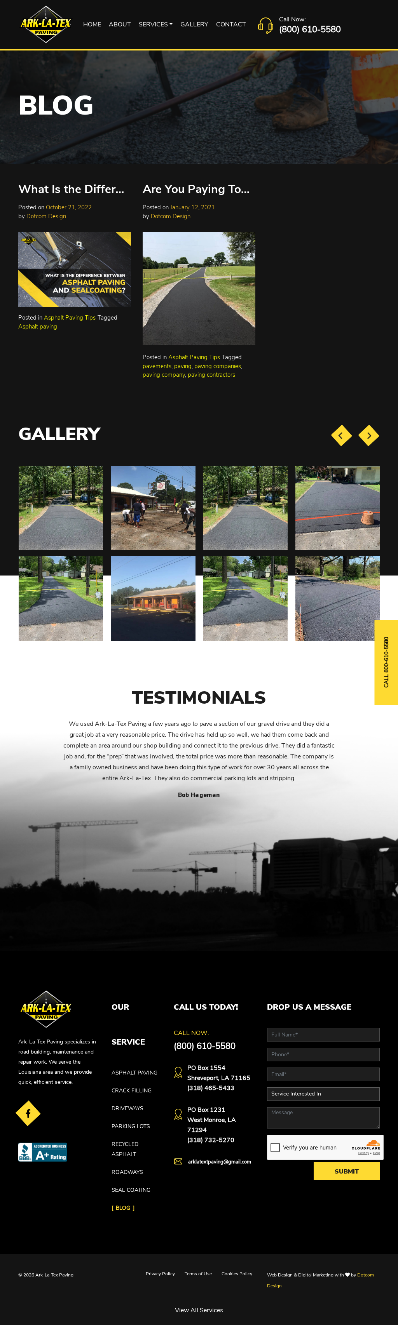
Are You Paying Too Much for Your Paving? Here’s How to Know (198, 189)
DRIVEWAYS (127, 1108)
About (120, 24)
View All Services (199, 1310)
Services (153, 24)
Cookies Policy (237, 1274)
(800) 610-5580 (310, 29)
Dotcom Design (46, 216)
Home (92, 24)
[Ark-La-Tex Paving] (45, 24)
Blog (123, 1208)
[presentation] (341, 435)
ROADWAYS (127, 1172)
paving (183, 366)
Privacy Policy (160, 1274)
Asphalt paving (37, 326)
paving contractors (211, 375)
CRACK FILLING (132, 1090)
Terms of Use (198, 1274)
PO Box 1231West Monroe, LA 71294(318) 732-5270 (211, 1125)
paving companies (217, 366)
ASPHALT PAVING (134, 1072)
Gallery (194, 24)
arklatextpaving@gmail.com (219, 1161)
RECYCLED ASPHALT (125, 1149)
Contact (231, 24)
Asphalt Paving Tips (70, 318)
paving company (164, 375)
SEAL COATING (131, 1190)
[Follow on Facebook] (28, 1113)
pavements (157, 366)
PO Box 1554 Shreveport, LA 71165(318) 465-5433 (218, 1078)
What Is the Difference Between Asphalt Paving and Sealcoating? (73, 189)
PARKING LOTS (131, 1126)
